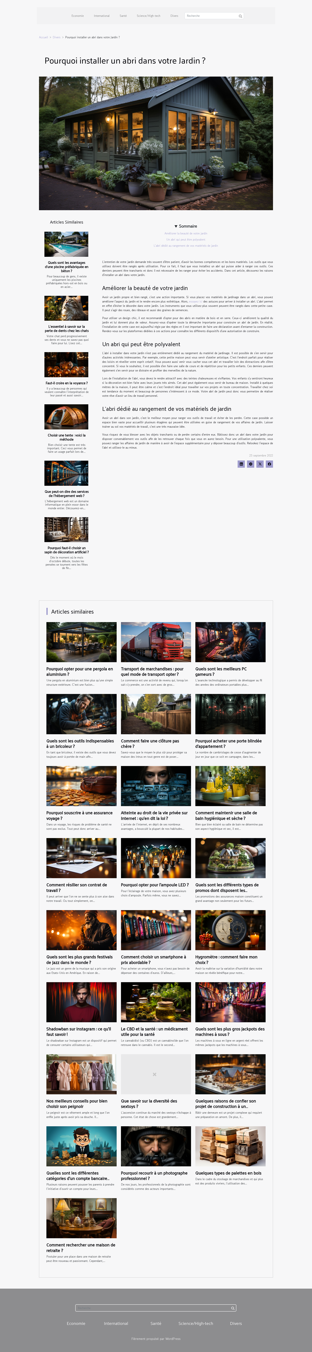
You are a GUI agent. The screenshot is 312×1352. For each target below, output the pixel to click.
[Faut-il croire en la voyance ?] (66, 364)
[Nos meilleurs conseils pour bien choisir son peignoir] (81, 1074)
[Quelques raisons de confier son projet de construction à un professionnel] (230, 1074)
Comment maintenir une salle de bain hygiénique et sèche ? (226, 815)
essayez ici (195, 301)
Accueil (43, 37)
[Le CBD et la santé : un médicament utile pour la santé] (156, 1002)
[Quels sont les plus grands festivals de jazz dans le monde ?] (81, 929)
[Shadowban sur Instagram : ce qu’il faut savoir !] (81, 1002)
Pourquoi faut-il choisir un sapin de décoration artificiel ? (66, 550)
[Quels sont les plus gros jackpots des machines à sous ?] (230, 1002)
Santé (123, 16)
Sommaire (188, 226)
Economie (78, 16)
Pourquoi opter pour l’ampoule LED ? (155, 884)
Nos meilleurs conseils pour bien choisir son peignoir (76, 1103)
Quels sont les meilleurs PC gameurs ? (221, 671)
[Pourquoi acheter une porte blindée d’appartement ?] (230, 713)
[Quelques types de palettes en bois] (230, 1146)
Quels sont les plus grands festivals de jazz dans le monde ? (79, 959)
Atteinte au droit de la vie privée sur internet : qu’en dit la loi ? (154, 815)
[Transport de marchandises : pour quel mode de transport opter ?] (156, 641)
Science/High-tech (148, 16)
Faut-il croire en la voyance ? (67, 383)
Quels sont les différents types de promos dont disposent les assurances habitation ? (227, 890)
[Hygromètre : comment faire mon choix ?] (230, 929)
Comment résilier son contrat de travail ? (76, 887)
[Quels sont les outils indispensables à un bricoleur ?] (81, 713)
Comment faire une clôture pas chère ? (150, 743)
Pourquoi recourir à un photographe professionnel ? (154, 1175)
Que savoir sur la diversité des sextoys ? (149, 1103)
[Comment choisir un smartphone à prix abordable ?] (156, 929)
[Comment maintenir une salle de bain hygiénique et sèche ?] (230, 786)
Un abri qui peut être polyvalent (185, 239)
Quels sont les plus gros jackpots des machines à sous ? (230, 1031)
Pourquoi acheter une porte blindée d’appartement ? (228, 743)
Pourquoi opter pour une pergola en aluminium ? (79, 671)
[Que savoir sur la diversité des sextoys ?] (156, 1074)
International (102, 16)
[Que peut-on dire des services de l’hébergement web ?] (66, 473)
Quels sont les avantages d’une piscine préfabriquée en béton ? (66, 266)
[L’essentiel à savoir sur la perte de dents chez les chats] (66, 308)
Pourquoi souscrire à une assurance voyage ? (79, 815)
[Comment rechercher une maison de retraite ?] (81, 1218)
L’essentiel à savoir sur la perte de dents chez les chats (67, 328)
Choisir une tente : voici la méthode (67, 437)
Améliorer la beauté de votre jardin (185, 233)
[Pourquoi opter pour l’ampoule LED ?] (156, 858)
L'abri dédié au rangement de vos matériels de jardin (186, 245)
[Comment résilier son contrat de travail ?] (81, 858)
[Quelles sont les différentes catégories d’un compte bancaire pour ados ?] (81, 1146)
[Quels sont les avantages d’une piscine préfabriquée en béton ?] (66, 244)
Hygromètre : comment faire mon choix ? (226, 959)
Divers (174, 16)
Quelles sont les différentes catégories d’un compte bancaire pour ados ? (76, 1178)
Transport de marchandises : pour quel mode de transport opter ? (152, 671)
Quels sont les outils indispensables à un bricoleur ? (80, 743)
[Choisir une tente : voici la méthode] (66, 416)
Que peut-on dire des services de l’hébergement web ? (67, 493)
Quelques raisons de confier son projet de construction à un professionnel (225, 1106)
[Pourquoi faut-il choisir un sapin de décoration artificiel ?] (66, 529)
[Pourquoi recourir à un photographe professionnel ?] (156, 1146)
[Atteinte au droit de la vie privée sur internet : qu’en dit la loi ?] (156, 786)
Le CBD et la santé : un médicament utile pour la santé (154, 1031)
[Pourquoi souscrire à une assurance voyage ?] (81, 786)
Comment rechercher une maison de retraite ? (80, 1247)
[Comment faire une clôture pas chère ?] (156, 713)
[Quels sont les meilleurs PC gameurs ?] (230, 641)
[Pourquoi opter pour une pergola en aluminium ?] (81, 641)
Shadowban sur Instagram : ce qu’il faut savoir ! (78, 1031)
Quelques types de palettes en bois (228, 1173)
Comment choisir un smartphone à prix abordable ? (153, 959)
